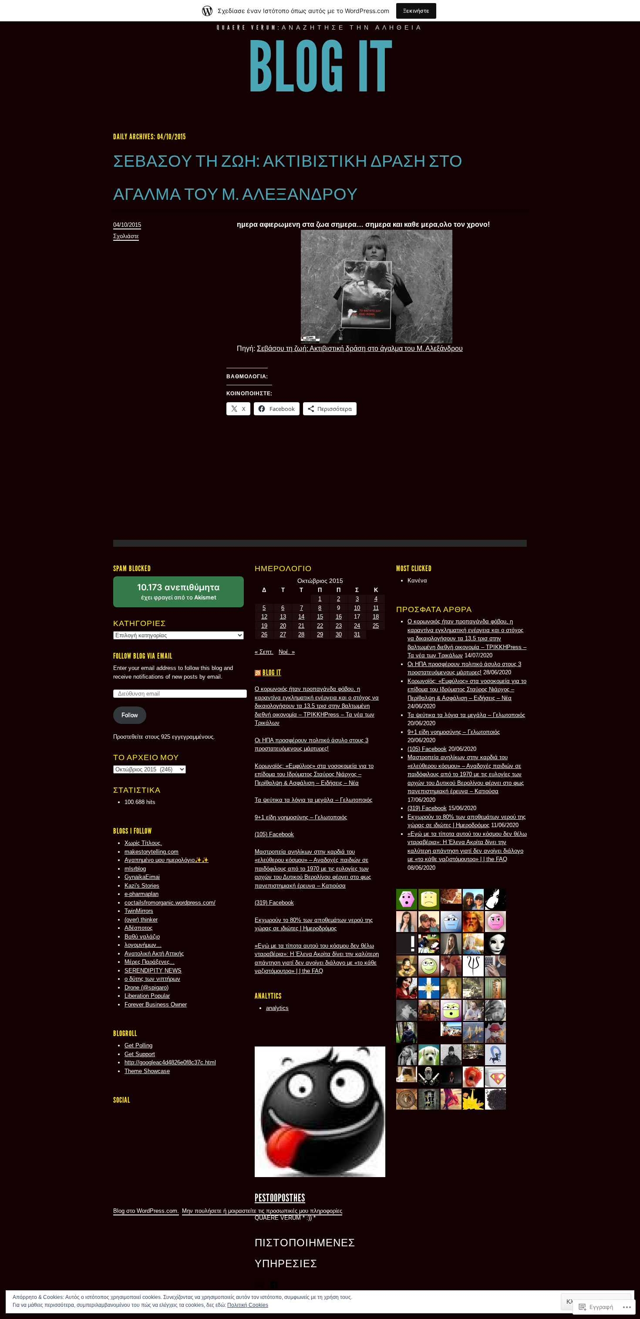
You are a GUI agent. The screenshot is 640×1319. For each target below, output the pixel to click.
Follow (129, 715)
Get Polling (138, 1045)
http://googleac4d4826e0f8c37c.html (170, 1062)
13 (283, 616)
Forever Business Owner (156, 1004)
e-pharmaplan (141, 894)
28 (301, 634)
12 (264, 616)
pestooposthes (280, 1197)
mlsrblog (135, 868)
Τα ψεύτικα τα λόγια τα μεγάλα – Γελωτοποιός (466, 715)
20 (283, 625)
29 (320, 634)
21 (301, 625)
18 (376, 616)
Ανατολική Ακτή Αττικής (154, 953)
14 (301, 616)
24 (357, 625)
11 (376, 608)
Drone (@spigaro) (146, 987)
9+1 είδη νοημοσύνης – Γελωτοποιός (454, 732)
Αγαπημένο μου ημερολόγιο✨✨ (167, 860)
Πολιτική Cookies (247, 1305)
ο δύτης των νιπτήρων (152, 979)
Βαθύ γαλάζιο (142, 936)
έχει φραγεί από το (189, 594)
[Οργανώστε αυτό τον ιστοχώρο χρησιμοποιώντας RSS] (258, 672)
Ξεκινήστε (416, 10)
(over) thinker (141, 919)
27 (283, 634)
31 (357, 634)
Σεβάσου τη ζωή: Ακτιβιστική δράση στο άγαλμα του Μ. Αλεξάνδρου (360, 348)
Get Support (140, 1054)
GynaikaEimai (142, 877)
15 (320, 616)
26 (264, 634)
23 (339, 625)
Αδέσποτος (138, 928)
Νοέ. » (287, 652)
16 (339, 616)
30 (339, 634)
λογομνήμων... (143, 945)
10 (357, 608)
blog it (320, 67)
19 (264, 625)
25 (376, 625)
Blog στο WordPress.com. (146, 1211)
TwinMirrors (139, 911)
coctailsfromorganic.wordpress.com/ (170, 902)
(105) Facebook (427, 749)
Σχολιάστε (126, 236)
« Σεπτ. (264, 652)
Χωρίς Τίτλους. (143, 843)
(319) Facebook (427, 808)
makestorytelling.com (152, 851)
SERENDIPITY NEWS (153, 970)
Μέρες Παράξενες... (150, 962)
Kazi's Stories (142, 885)
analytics (277, 1008)
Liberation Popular (147, 996)
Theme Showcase (147, 1071)
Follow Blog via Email (142, 656)
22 (320, 625)
